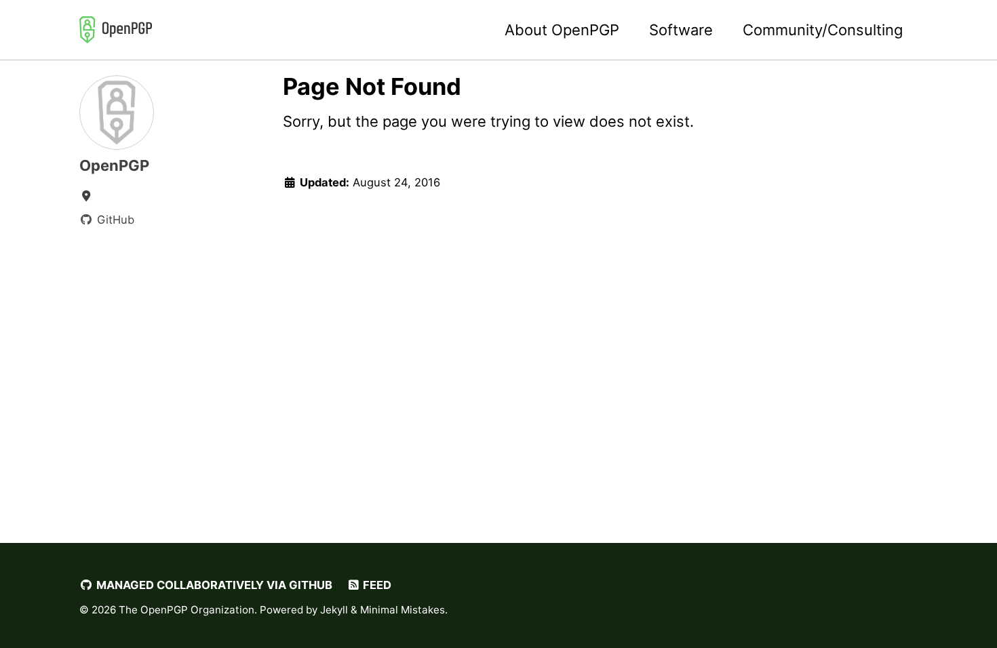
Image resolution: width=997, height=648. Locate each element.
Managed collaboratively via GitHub (213, 585)
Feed (375, 585)
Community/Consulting (823, 30)
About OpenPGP (562, 30)
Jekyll (334, 609)
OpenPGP (114, 165)
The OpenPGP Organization (186, 609)
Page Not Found (372, 86)
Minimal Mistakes (402, 609)
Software (681, 30)
